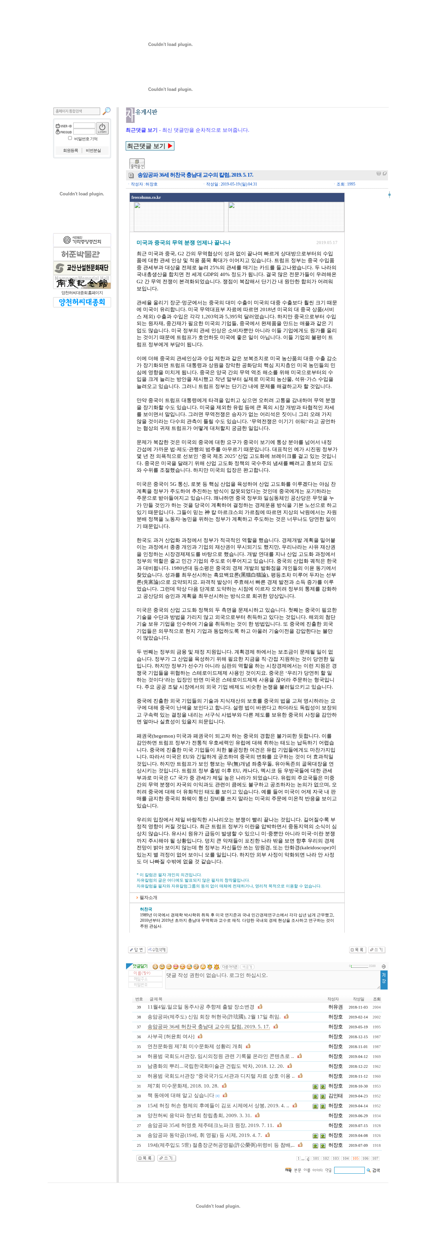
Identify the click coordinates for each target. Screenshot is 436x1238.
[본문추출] (379, 173)
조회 (376, 999)
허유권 (335, 1007)
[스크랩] (385, 173)
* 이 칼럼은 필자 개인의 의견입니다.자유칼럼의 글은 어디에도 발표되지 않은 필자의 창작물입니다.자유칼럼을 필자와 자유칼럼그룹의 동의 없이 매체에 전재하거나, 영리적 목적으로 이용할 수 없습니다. (229, 880)
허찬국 (146, 909)
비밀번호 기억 (85, 138)
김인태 (335, 1095)
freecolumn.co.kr (146, 197)
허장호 (335, 1016)
